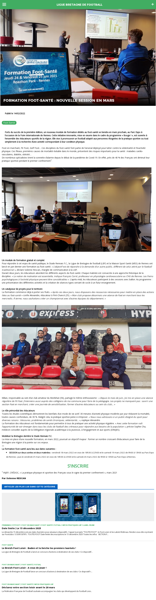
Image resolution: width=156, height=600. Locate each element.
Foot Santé (9, 122)
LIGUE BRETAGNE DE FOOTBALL (79, 4)
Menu (4, 4)
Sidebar (152, 4)
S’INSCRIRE (78, 466)
